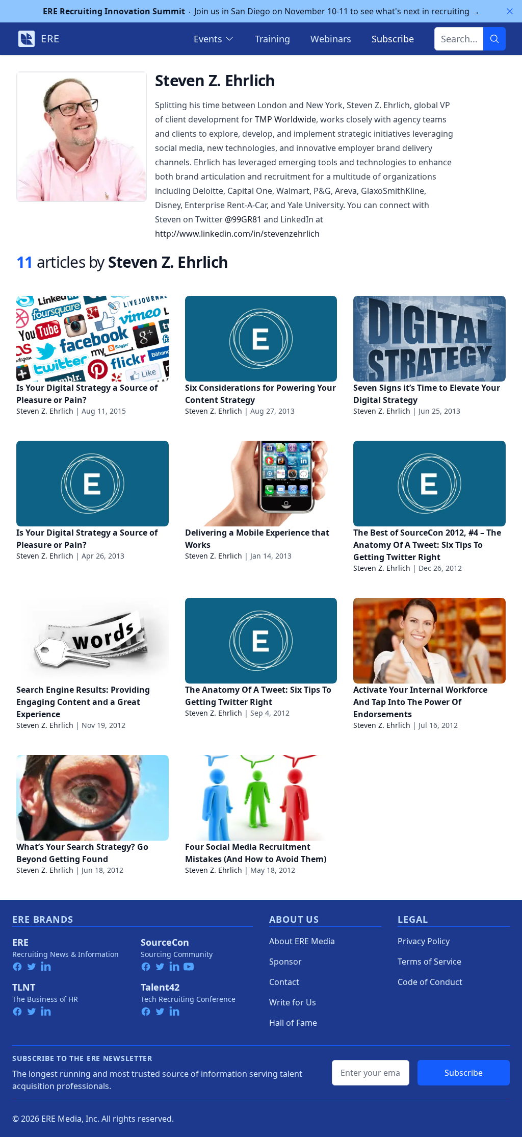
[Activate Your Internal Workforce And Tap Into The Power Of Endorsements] (429, 641)
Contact (284, 982)
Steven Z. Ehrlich (44, 411)
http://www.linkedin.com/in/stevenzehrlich (237, 233)
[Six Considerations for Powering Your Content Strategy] (261, 339)
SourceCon (165, 942)
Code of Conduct (430, 982)
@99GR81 (243, 219)
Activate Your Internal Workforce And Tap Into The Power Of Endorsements (420, 702)
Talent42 (160, 987)
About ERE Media (302, 941)
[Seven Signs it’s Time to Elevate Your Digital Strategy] (429, 339)
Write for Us (292, 1002)
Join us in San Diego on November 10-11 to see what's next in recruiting (261, 11)
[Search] (494, 38)
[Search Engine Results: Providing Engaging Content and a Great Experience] (92, 641)
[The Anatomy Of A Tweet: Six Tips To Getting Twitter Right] (261, 641)
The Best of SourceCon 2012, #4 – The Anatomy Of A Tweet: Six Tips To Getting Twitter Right (427, 545)
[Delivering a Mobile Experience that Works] (261, 483)
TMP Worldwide (285, 119)
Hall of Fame (293, 1022)
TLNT (23, 987)
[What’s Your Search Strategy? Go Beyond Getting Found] (92, 798)
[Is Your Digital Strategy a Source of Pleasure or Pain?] (92, 339)
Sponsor (285, 961)
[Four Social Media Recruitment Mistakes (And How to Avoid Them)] (261, 798)
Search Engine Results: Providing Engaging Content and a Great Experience (83, 702)
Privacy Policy (424, 941)
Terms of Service (429, 961)
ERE (20, 942)
